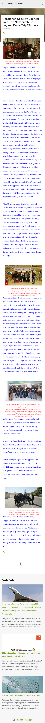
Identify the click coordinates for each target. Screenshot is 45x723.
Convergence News (14, 4)
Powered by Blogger (23, 720)
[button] (4, 32)
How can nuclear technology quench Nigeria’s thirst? (21, 695)
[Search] (41, 3)
